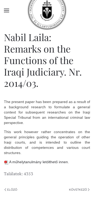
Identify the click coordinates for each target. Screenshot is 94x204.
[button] (6, 10)
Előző (12, 189)
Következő (78, 189)
